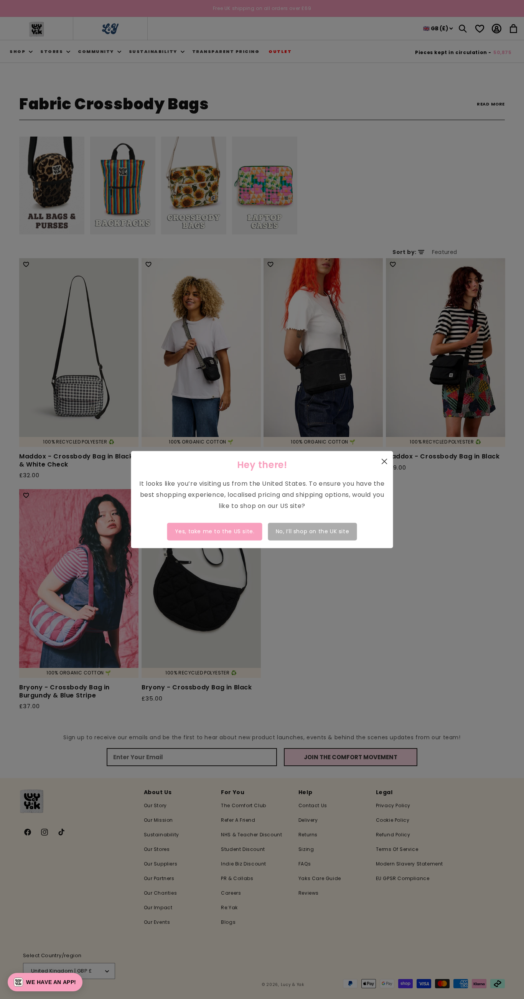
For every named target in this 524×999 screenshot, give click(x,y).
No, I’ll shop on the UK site (312, 531)
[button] (45, 982)
